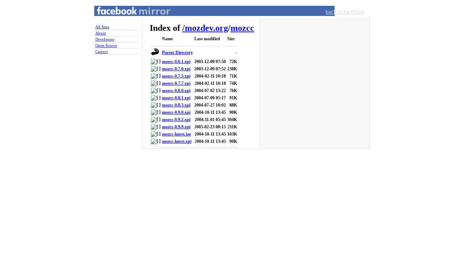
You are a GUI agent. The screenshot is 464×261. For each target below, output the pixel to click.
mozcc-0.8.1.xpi (176, 97)
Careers (101, 51)
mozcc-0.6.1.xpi (176, 61)
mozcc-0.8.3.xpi (176, 105)
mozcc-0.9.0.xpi (176, 112)
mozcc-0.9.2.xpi (176, 119)
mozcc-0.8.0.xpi (176, 90)
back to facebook (345, 12)
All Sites (102, 27)
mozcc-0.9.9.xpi (176, 126)
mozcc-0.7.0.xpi (176, 68)
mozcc (242, 28)
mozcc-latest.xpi (176, 141)
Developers (104, 39)
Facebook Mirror (127, 19)
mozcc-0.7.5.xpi (176, 76)
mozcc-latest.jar (176, 134)
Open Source (106, 45)
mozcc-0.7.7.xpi (176, 83)
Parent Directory (177, 52)
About (100, 33)
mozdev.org (206, 28)
